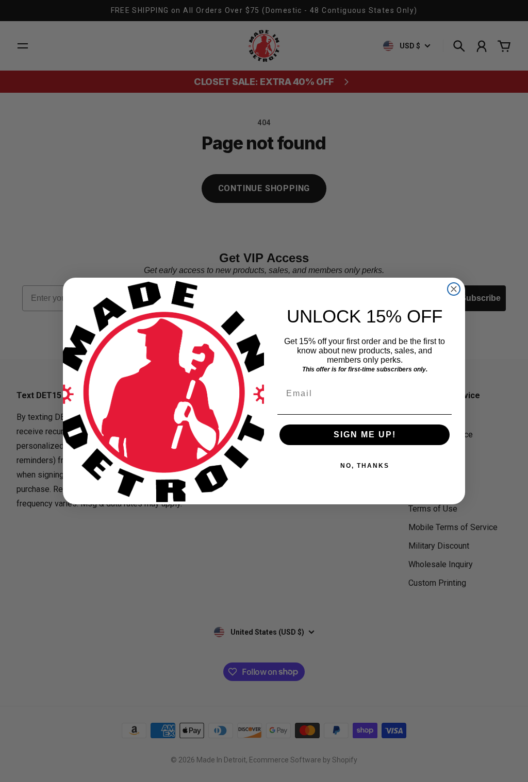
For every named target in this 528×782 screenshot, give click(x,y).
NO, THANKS (364, 465)
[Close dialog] (454, 289)
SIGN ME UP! (365, 434)
